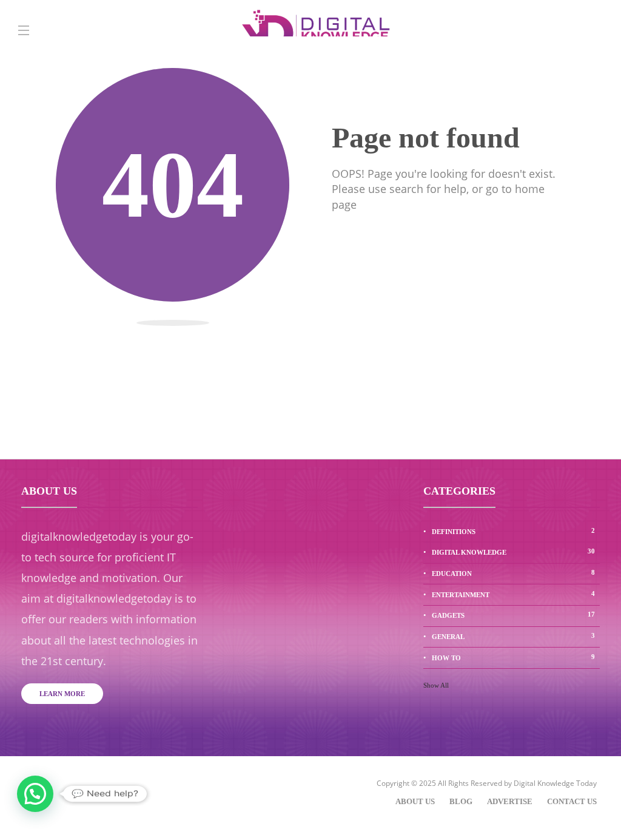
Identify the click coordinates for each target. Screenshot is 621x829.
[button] (35, 794)
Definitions (513, 531)
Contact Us (572, 801)
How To (513, 657)
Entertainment (513, 594)
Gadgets (513, 615)
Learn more (62, 693)
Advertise (509, 801)
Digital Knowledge (513, 551)
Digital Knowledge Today (555, 783)
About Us (415, 801)
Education (513, 573)
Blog (460, 801)
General (513, 636)
